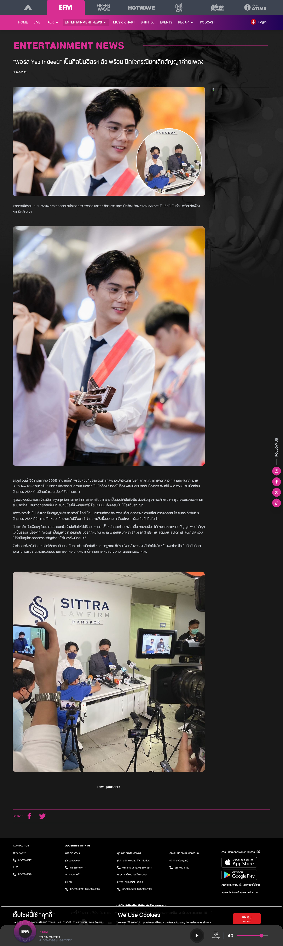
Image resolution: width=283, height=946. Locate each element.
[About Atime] (255, 7)
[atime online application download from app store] (245, 862)
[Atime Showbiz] (217, 7)
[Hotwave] (142, 7)
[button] (258, 22)
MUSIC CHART (124, 22)
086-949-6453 (182, 868)
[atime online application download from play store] (245, 875)
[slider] (261, 935)
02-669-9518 (145, 868)
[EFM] (66, 7)
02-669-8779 (129, 889)
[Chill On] (179, 7)
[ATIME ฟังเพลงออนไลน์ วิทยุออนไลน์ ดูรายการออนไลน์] (28, 7)
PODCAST (207, 22)
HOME (23, 22)
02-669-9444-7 (78, 868)
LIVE (37, 22)
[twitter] (42, 816)
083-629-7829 (144, 889)
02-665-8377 (24, 860)
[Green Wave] (104, 7)
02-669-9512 (77, 889)
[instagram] (276, 471)
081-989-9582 (130, 868)
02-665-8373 (24, 874)
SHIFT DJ (147, 22)
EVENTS (166, 22)
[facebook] (29, 816)
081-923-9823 (92, 889)
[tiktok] (276, 503)
